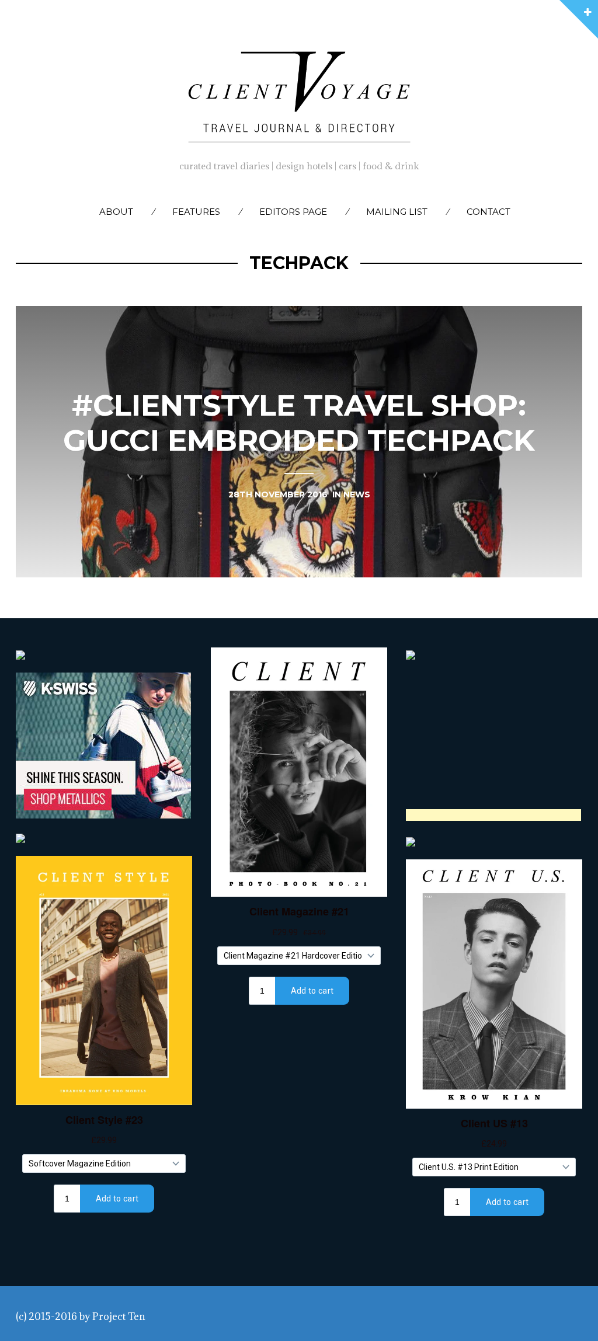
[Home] (299, 94)
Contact (488, 211)
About (116, 211)
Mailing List (396, 211)
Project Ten (118, 1316)
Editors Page (293, 211)
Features (196, 211)
